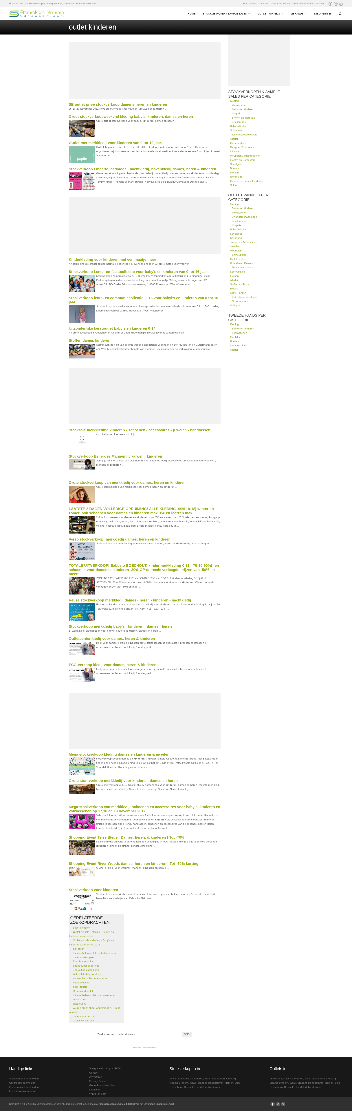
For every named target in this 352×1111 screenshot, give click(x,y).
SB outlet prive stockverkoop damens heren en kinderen (118, 104)
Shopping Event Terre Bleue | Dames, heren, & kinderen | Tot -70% (126, 837)
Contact (93, 1072)
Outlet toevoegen (281, 3)
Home (191, 13)
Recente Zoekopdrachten (144, 1048)
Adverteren (95, 1076)
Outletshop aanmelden (22, 1082)
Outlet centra (237, 259)
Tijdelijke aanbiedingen (245, 297)
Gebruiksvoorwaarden (102, 1085)
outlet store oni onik (84, 1016)
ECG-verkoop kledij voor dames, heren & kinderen (112, 665)
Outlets (68, 3)
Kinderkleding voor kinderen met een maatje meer (112, 260)
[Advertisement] (145, 70)
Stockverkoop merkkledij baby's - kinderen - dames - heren (120, 626)
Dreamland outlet (83, 990)
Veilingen (235, 305)
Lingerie (236, 113)
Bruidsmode (239, 121)
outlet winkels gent (83, 957)
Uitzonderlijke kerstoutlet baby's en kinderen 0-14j (113, 328)
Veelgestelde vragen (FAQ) (105, 1068)
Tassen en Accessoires (243, 242)
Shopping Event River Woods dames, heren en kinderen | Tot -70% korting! (134, 864)
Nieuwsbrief (323, 13)
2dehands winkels (86, 3)
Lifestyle (235, 151)
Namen (229, 1082)
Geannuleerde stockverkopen (247, 181)
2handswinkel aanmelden (24, 1086)
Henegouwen (215, 1082)
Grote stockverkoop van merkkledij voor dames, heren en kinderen (127, 483)
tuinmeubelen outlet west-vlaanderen (94, 952)
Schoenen (236, 130)
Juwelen (235, 246)
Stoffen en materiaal (243, 117)
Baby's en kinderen (243, 109)
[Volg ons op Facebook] (330, 4)
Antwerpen (175, 1078)
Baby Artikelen (238, 229)
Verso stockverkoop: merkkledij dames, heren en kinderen (119, 539)
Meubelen (236, 250)
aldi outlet (78, 948)
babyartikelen (238, 345)
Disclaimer (95, 1089)
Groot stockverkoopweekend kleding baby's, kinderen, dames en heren (131, 117)
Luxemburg (176, 1086)
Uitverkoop (236, 176)
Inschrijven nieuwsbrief (22, 1091)
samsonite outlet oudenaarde (90, 978)
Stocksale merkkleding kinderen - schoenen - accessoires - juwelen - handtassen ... (142, 430)
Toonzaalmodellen (242, 267)
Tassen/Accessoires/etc (243, 134)
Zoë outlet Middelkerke (86, 969)
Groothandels (240, 301)
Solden (234, 185)
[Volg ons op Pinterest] (341, 4)
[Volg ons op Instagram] (336, 4)
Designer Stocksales (242, 147)
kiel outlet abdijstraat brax (88, 974)
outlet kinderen (81, 927)
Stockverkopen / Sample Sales (225, 13)
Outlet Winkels (269, 13)
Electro (234, 288)
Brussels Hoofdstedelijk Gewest (202, 1086)
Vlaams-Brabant (178, 1082)
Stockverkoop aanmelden (24, 1078)
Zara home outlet (83, 961)
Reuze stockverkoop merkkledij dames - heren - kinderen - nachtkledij (130, 600)
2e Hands (297, 13)
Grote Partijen (238, 292)
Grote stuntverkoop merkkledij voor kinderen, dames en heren (123, 781)
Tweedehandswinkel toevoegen (308, 3)
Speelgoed (236, 164)
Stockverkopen (37, 3)
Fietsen (234, 172)
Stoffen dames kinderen (89, 340)
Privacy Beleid (97, 1081)
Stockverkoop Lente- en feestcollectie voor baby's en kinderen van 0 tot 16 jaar (138, 272)
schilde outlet (80, 999)
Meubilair (235, 337)
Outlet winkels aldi (83, 1020)
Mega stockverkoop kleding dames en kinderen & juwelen (119, 754)
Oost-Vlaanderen (193, 1078)
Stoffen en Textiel (240, 284)
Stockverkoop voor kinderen (93, 890)
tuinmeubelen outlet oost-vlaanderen (94, 995)
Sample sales (54, 3)
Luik (237, 1082)
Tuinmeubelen (238, 254)
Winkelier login (97, 1093)
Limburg (231, 1078)
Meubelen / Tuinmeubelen (245, 155)
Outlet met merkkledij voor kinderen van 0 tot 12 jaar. (115, 143)
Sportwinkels (237, 271)
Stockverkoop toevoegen (256, 3)
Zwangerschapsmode (244, 216)
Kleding (234, 100)
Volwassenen (239, 105)
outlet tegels (80, 986)
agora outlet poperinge (86, 965)
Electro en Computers (242, 159)
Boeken (234, 168)
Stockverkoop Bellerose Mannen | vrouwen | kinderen (115, 456)
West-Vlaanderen (215, 1078)
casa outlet (79, 1003)
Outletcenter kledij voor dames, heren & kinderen (112, 639)
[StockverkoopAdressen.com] (36, 13)
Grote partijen (238, 143)
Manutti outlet (81, 982)
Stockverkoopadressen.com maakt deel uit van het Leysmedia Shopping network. (132, 1104)
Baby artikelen (238, 126)
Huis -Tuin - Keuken (241, 263)
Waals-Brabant (198, 1082)
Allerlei (234, 138)
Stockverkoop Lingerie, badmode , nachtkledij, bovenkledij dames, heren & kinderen (142, 169)
